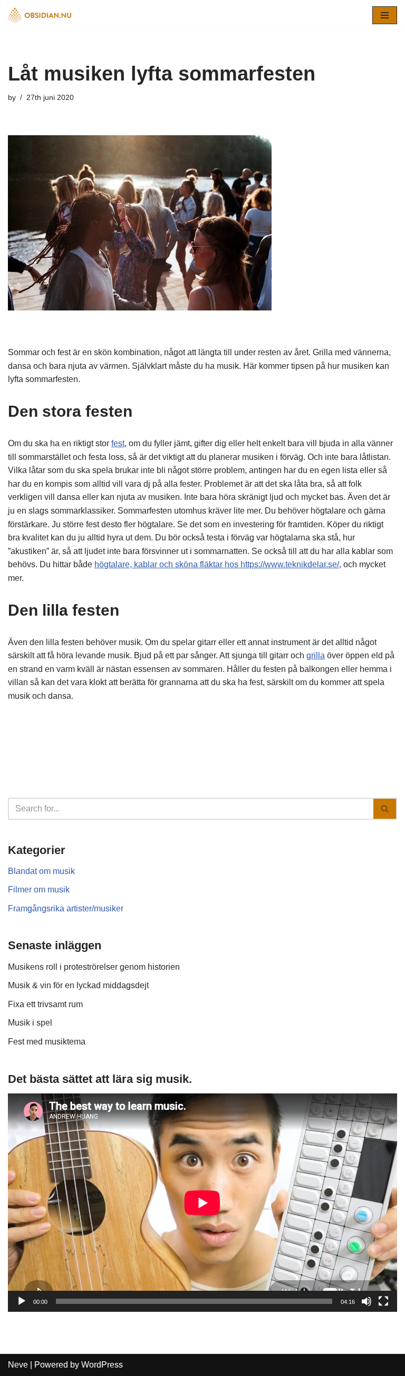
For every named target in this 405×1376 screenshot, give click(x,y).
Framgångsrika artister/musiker (65, 908)
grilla (315, 655)
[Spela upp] (21, 1301)
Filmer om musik (39, 889)
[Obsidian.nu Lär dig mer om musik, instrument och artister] (39, 15)
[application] (202, 1202)
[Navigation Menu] (384, 15)
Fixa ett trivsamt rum (45, 1004)
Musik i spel (30, 1022)
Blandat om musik (41, 871)
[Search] (385, 809)
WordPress (102, 1364)
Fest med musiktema (46, 1041)
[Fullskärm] (383, 1301)
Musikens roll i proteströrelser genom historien (94, 966)
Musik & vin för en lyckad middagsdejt (78, 985)
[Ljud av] (366, 1301)
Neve (18, 1364)
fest (117, 443)
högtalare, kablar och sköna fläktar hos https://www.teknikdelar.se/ (216, 564)
